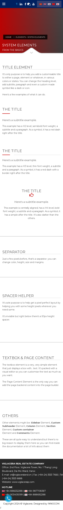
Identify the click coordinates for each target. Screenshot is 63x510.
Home (8, 37)
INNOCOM (53, 503)
